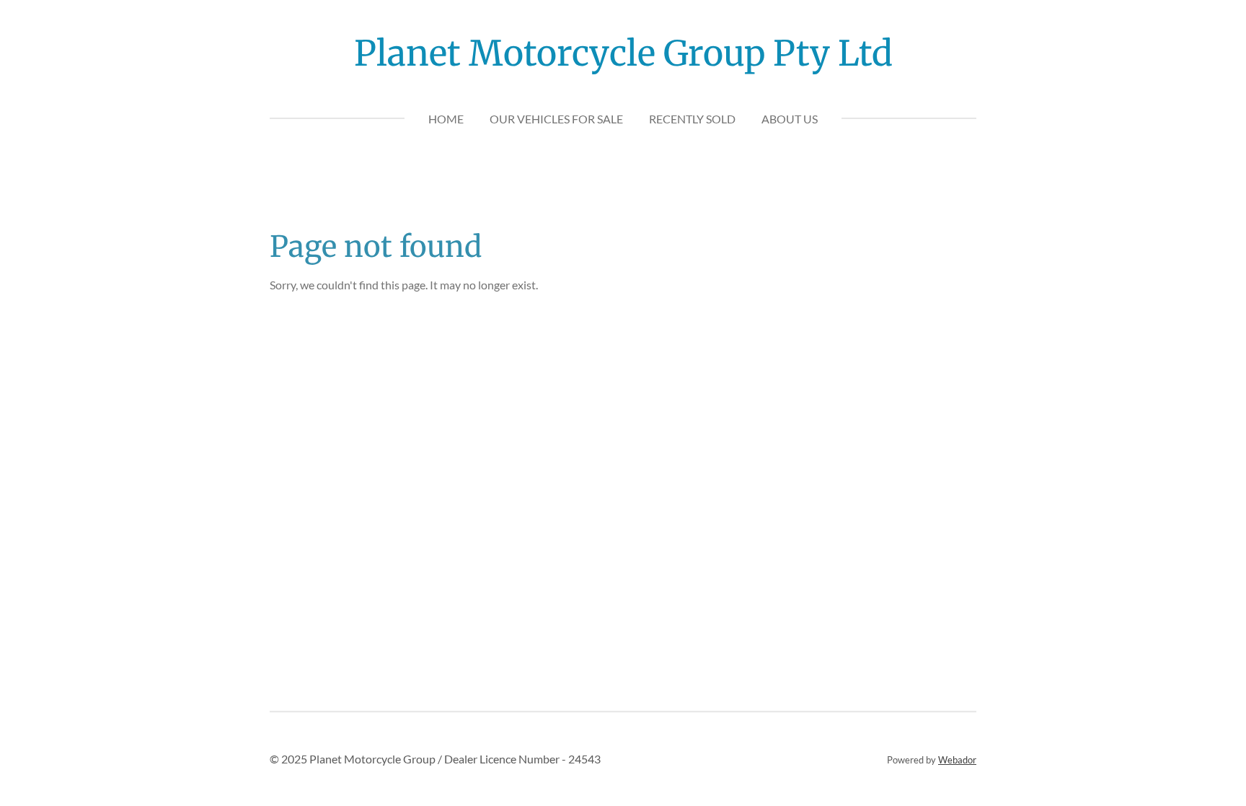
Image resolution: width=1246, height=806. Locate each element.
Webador (957, 760)
